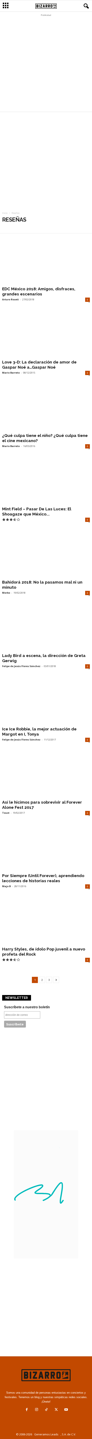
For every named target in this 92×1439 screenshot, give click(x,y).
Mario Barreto (11, 372)
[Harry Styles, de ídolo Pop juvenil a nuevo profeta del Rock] (46, 921)
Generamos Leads (46, 1434)
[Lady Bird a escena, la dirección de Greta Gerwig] (46, 627)
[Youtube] (65, 1410)
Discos (29, 227)
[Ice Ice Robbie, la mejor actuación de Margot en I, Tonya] (46, 701)
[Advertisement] (46, 64)
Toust (5, 812)
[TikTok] (46, 1410)
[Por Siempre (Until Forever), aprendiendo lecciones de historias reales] (46, 847)
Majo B (6, 886)
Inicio (4, 213)
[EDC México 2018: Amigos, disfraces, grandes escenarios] (46, 261)
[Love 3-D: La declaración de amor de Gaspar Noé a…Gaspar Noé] (46, 334)
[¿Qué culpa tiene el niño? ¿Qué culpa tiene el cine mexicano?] (46, 407)
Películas (45, 227)
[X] (56, 1410)
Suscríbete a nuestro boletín (27, 1007)
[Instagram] (37, 1410)
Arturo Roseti (10, 299)
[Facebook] (27, 1410)
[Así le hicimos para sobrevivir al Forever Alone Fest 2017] (46, 774)
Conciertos (11, 227)
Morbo (6, 592)
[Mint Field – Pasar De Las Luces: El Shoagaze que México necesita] (46, 481)
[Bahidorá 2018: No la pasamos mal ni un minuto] (46, 554)
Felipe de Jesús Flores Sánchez (21, 666)
